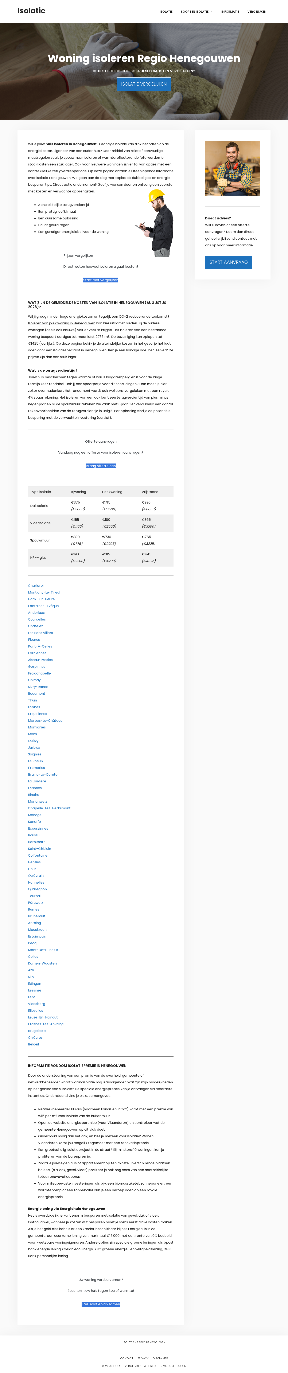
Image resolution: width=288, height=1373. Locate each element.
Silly (31, 976)
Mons (32, 734)
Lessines (35, 990)
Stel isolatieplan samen (101, 1304)
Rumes (33, 909)
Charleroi (35, 585)
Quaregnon (37, 889)
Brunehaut (36, 916)
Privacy (142, 1358)
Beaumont (36, 693)
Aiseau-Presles (40, 659)
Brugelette (37, 1030)
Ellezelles (35, 1010)
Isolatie (31, 10)
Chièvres (35, 1037)
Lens (31, 997)
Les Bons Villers (40, 632)
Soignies (34, 754)
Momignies (37, 727)
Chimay (34, 680)
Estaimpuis (37, 936)
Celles (33, 956)
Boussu (33, 835)
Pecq (32, 943)
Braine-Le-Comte (43, 774)
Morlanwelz (37, 801)
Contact (126, 1358)
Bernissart (36, 842)
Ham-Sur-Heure (41, 599)
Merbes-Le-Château (45, 720)
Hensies (34, 862)
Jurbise (34, 747)
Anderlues (36, 612)
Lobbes (34, 707)
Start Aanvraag (229, 262)
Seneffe (34, 821)
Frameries (36, 767)
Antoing (34, 922)
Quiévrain (36, 875)
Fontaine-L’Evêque (43, 605)
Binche (33, 794)
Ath (31, 970)
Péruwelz (35, 902)
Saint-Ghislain (39, 848)
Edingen (34, 983)
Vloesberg (36, 1003)
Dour (32, 869)
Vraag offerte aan (101, 465)
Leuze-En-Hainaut (43, 1017)
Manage (35, 815)
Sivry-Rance (38, 686)
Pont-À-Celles (40, 646)
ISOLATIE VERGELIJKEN (144, 84)
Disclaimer (160, 1358)
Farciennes (37, 653)
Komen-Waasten (42, 963)
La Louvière (37, 781)
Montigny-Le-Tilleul (44, 592)
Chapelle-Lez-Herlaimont (49, 808)
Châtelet (35, 626)
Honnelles (36, 882)
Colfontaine (37, 855)
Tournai (34, 895)
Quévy (33, 740)
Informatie (230, 11)
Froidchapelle (39, 673)
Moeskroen (37, 929)
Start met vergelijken (100, 280)
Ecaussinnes (38, 828)
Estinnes (35, 788)
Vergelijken (257, 11)
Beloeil (33, 1044)
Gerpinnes (36, 666)
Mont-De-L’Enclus (43, 949)
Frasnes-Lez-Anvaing (45, 1024)
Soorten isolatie (195, 11)
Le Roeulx (35, 761)
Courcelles (37, 619)
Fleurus (34, 639)
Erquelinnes (37, 713)
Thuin (32, 700)
